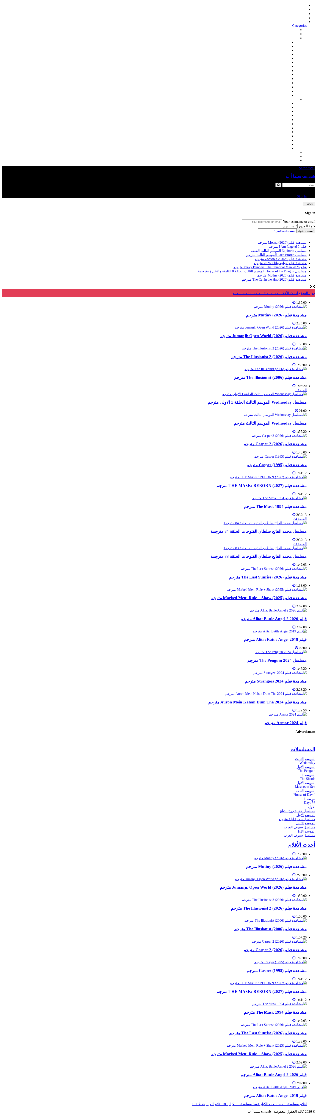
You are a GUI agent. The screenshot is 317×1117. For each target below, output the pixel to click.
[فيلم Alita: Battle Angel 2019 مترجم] (280, 631)
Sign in (302, 22)
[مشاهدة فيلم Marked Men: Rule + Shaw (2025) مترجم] (266, 589)
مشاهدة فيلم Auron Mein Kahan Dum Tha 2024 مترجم (257, 702)
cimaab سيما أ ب (300, 176)
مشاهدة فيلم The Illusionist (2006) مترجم (270, 377)
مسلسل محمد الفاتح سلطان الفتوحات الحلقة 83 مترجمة (259, 556)
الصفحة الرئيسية (295, 5)
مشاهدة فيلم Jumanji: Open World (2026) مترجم (263, 335)
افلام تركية (281, 54)
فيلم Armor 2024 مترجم (285, 722)
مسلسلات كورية (277, 107)
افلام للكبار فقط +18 (283, 160)
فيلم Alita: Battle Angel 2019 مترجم (275, 639)
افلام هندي (281, 46)
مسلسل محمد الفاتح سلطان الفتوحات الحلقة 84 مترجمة (259, 531)
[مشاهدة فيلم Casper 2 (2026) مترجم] (279, 436)
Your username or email (299, 221)
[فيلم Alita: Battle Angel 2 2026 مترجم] (278, 610)
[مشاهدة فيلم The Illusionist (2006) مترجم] (275, 369)
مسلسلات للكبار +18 (283, 156)
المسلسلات (281, 124)
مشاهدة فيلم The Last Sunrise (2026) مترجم (268, 577)
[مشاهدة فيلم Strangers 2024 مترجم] (280, 673)
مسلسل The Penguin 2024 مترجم (277, 660)
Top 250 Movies (278, 74)
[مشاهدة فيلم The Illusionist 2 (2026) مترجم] (274, 348)
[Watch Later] (293, 302)
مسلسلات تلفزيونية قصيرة (270, 140)
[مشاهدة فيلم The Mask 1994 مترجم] (279, 498)
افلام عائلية (281, 83)
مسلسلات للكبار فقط (282, 152)
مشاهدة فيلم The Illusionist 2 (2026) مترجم (269, 356)
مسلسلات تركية (278, 111)
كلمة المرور (306, 226)
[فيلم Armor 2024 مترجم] (288, 714)
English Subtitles (278, 132)
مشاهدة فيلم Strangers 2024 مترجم (276, 681)
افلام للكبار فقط (277, 66)
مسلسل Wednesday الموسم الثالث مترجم (270, 423)
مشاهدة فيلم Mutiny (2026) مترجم (276, 315)
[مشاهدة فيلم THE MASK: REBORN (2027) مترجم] (268, 477)
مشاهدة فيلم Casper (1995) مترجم (277, 465)
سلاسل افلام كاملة (276, 79)
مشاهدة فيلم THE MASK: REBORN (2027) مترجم (262, 485)
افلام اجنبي (281, 42)
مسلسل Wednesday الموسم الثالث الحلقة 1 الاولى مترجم (257, 402)
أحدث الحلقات (297, 14)
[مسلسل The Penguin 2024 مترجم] (281, 652)
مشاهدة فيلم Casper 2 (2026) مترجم (275, 444)
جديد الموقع (306, 293)
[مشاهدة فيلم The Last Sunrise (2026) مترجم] (274, 568)
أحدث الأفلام (298, 18)
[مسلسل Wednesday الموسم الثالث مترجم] (275, 415)
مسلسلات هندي (278, 120)
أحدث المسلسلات (294, 9)
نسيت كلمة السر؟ (284, 230)
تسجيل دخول (306, 230)
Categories (299, 25)
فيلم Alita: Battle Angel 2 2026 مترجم (274, 618)
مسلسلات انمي (278, 115)
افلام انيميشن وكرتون (274, 71)
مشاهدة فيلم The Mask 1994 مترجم (275, 506)
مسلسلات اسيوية (277, 136)
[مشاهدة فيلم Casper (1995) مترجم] (280, 456)
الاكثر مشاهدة (288, 30)
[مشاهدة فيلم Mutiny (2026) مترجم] (280, 306)
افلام (294, 38)
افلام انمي (282, 58)
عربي (285, 148)
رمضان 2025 (280, 144)
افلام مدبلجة (280, 87)
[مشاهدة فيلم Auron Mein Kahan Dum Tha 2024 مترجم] (266, 693)
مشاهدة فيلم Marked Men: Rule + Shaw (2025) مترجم (259, 598)
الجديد (294, 34)
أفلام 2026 (282, 95)
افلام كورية (281, 50)
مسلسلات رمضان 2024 (272, 128)
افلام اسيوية (280, 62)
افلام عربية (281, 91)
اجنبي (285, 103)
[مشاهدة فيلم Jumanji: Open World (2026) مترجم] (271, 327)
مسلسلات (291, 99)
